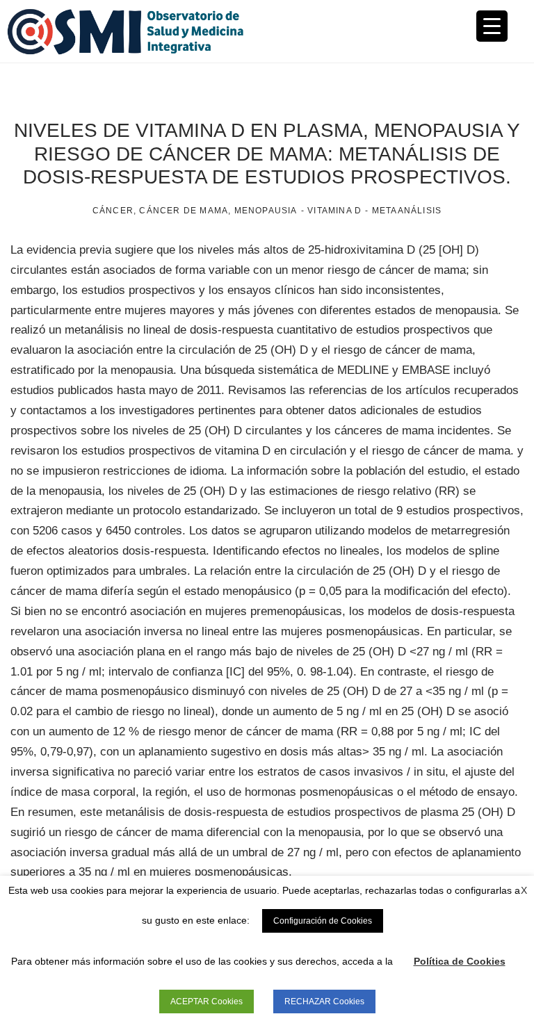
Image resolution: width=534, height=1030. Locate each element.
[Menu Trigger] (492, 26)
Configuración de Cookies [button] (322, 921)
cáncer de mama (183, 210)
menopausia (266, 210)
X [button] (524, 890)
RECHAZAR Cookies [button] (324, 1001)
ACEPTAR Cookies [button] (206, 1001)
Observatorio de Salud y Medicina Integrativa (137, 31)
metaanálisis (407, 210)
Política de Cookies (459, 961)
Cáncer (113, 210)
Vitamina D (334, 210)
